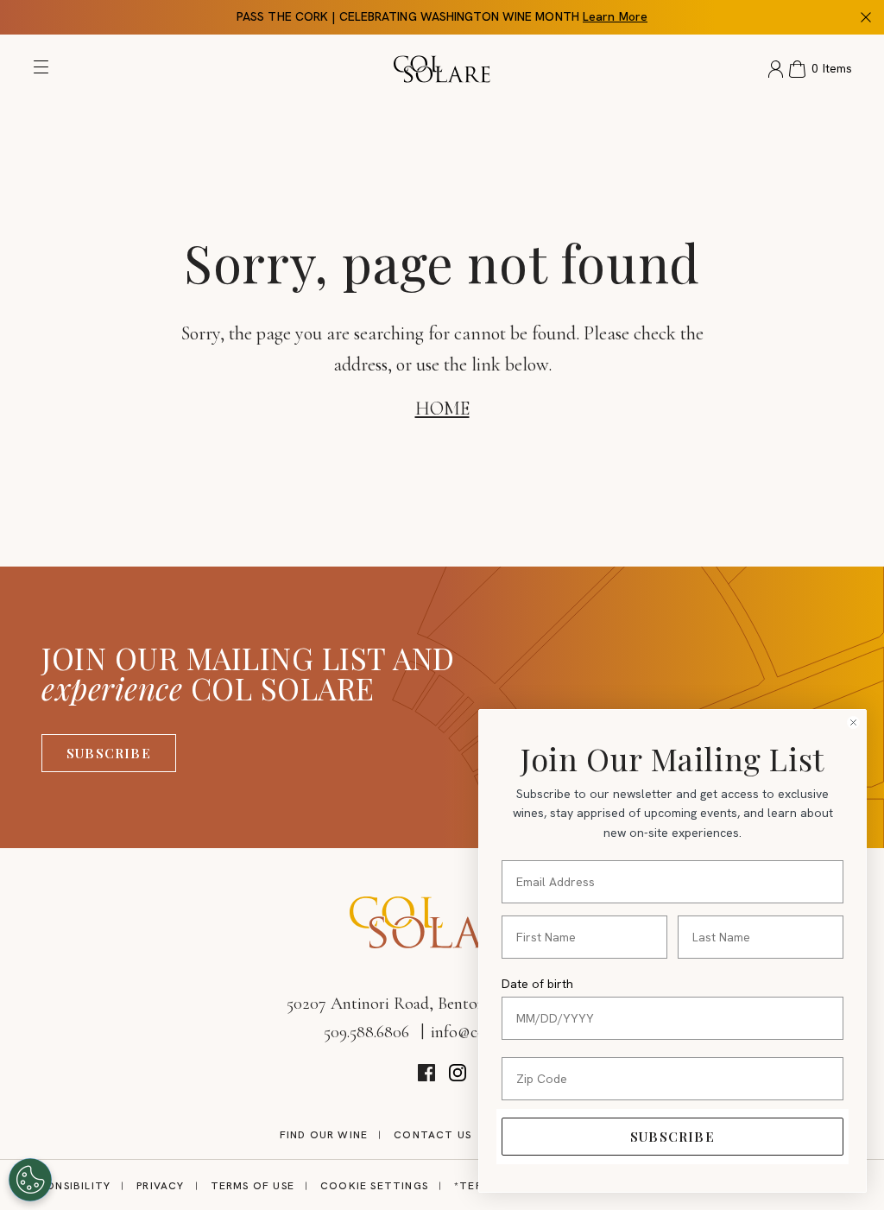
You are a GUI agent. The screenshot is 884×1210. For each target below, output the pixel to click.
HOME (442, 408)
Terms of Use (252, 1186)
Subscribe (108, 753)
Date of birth (537, 983)
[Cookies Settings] (30, 1179)
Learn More (615, 16)
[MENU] (45, 71)
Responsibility (64, 1186)
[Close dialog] (853, 722)
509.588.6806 (366, 1032)
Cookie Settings (374, 1186)
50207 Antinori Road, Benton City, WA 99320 (442, 1003)
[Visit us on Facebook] (426, 1072)
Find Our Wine (324, 1135)
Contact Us (432, 1135)
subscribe (672, 1136)
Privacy (160, 1186)
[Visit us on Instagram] (457, 1072)
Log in (775, 69)
